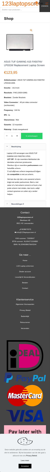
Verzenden (25, 328)
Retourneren (25, 322)
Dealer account (25, 271)
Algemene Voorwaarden (25, 304)
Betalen (25, 283)
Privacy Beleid (25, 310)
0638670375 (26, 229)
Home (25, 260)
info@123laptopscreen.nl (26, 232)
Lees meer (25, 460)
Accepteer (25, 466)
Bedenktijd (25, 316)
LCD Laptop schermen (25, 266)
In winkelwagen (32, 136)
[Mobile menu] (47, 4)
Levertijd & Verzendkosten (25, 277)
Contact (25, 288)
